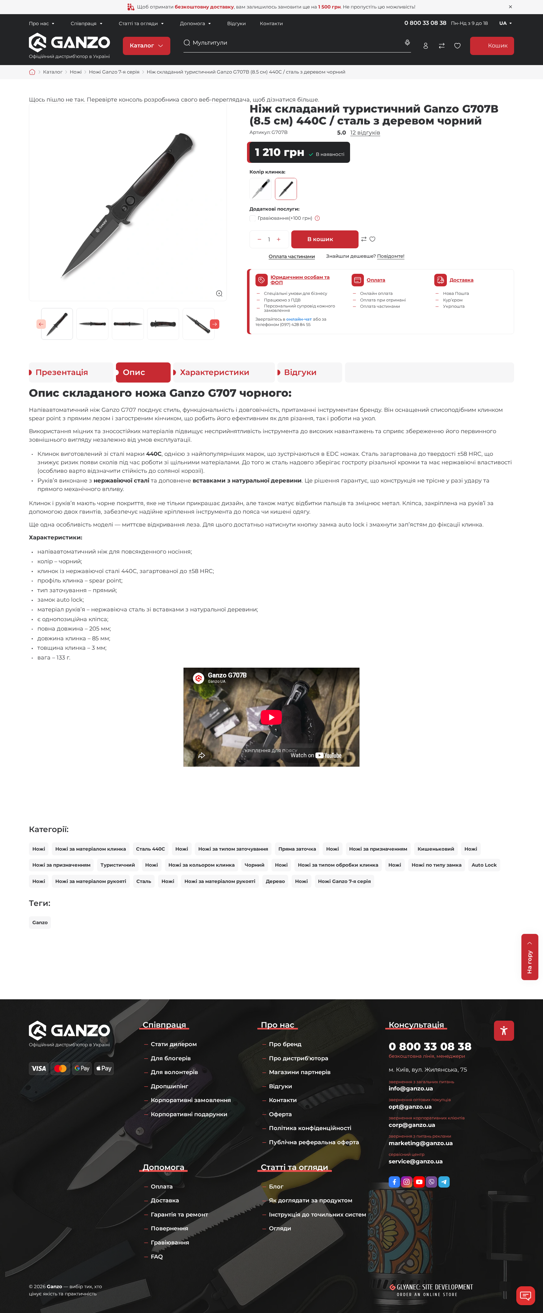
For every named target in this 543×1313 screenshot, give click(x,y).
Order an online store (427, 1294)
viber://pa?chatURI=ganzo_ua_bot (431, 1182)
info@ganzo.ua (411, 1088)
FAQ (157, 1256)
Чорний (286, 189)
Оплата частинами (292, 256)
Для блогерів (171, 1058)
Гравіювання (285, 218)
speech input (407, 42)
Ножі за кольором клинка (201, 865)
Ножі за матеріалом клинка (90, 849)
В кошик (320, 239)
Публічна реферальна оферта (314, 1142)
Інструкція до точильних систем (317, 1214)
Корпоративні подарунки (189, 1114)
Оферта (280, 1114)
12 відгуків (365, 132)
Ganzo (40, 922)
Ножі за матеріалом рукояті (90, 881)
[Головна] (32, 72)
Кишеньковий (436, 849)
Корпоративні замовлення (191, 1100)
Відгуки (236, 23)
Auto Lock (484, 865)
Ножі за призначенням (378, 849)
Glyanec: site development (435, 1287)
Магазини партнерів (300, 1072)
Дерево (275, 881)
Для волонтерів (174, 1072)
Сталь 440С (150, 849)
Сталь (143, 881)
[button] (41, 324)
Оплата (162, 1186)
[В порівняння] (364, 242)
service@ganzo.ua (416, 1161)
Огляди (280, 1228)
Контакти (271, 23)
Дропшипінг (169, 1086)
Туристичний (118, 865)
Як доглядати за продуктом (311, 1200)
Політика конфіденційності (310, 1128)
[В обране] (372, 242)
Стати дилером (174, 1044)
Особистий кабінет (425, 45)
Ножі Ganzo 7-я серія (344, 881)
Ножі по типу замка (437, 865)
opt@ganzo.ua (410, 1106)
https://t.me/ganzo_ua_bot (444, 1182)
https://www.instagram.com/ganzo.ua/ (406, 1182)
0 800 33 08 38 (425, 22)
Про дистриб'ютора (298, 1058)
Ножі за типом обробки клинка (338, 865)
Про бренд (285, 1044)
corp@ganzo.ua (412, 1125)
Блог (276, 1186)
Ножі (38, 849)
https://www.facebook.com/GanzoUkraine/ (394, 1182)
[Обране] (457, 45)
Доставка (165, 1200)
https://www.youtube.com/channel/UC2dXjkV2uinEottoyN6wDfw (419, 1182)
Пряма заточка (297, 849)
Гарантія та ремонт (179, 1214)
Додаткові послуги (274, 209)
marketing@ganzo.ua (421, 1143)
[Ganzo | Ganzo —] (69, 45)
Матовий (260, 189)
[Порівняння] (441, 45)
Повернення (169, 1228)
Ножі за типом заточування (233, 849)
